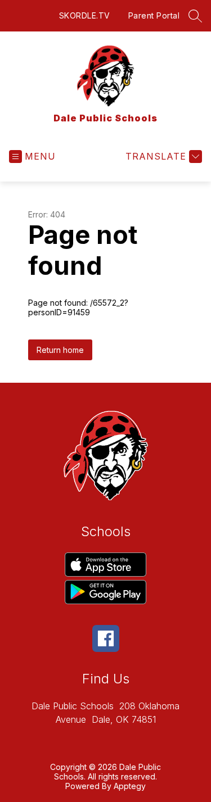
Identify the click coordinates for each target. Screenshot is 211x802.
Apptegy (130, 786)
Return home (60, 350)
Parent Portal (154, 15)
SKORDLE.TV (84, 15)
